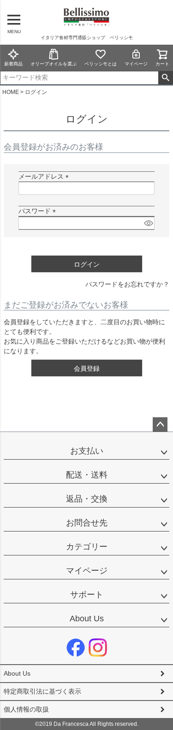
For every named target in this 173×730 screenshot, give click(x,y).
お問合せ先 (86, 522)
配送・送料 (86, 474)
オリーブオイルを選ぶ (53, 63)
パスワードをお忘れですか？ (127, 284)
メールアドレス (45, 176)
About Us (87, 618)
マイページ (136, 63)
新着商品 (13, 63)
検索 (165, 77)
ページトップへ (160, 424)
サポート (86, 594)
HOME (10, 92)
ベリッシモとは (100, 63)
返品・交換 (86, 498)
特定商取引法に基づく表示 (42, 691)
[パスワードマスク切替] (148, 223)
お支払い (86, 451)
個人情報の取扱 (26, 709)
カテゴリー (86, 546)
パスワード (38, 211)
